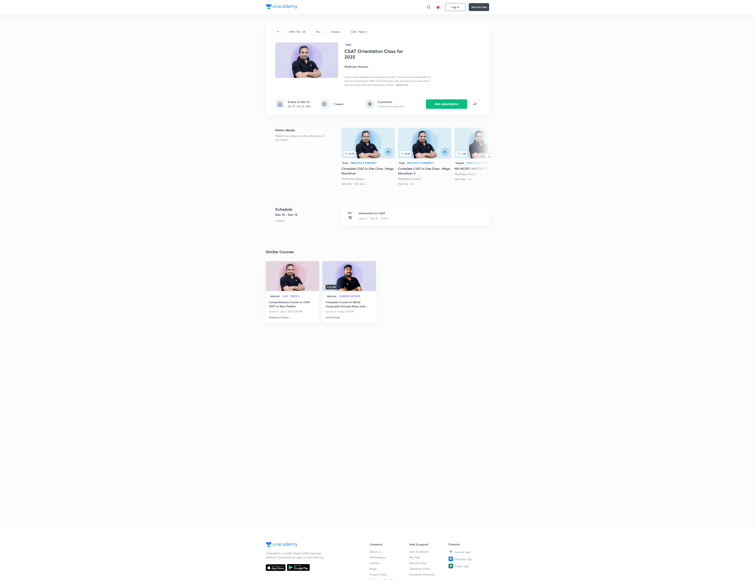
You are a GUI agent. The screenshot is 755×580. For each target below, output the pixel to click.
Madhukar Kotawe (353, 179)
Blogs (373, 569)
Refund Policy (417, 563)
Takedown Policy (419, 569)
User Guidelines (419, 551)
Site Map (414, 557)
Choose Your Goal (326, 7)
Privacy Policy (378, 574)
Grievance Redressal (422, 574)
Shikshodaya (377, 557)
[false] (475, 104)
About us (375, 551)
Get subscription (447, 104)
